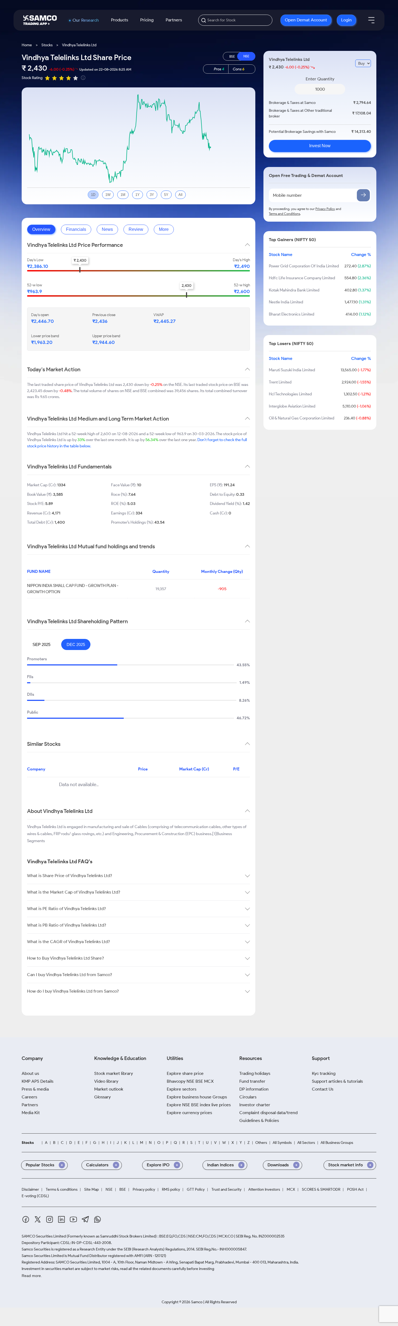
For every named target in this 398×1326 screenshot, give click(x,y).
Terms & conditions (61, 1189)
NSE (109, 1189)
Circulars (247, 1096)
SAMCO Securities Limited (44, 1236)
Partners (174, 19)
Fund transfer (252, 1081)
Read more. (32, 1276)
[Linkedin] (61, 1220)
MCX (291, 1189)
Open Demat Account (306, 19)
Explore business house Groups (197, 1096)
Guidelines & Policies (259, 1120)
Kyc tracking (323, 1073)
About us (30, 1073)
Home (27, 45)
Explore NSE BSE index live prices (199, 1104)
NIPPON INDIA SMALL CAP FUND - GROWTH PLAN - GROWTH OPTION (72, 588)
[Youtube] (73, 1220)
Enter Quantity (320, 78)
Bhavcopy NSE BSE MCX (190, 1081)
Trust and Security (226, 1189)
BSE (122, 1189)
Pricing (147, 19)
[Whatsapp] (97, 1220)
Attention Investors (264, 1189)
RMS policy (171, 1189)
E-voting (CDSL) (35, 1196)
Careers (29, 1096)
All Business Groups (337, 1142)
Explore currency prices (189, 1112)
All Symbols (282, 1142)
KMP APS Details (37, 1081)
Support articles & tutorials (337, 1081)
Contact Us (322, 1089)
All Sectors (306, 1142)
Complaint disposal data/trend (268, 1112)
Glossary (102, 1096)
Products (119, 19)
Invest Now (320, 146)
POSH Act (355, 1189)
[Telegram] (85, 1220)
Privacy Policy (325, 209)
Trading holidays (254, 1073)
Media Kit (31, 1112)
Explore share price (185, 1073)
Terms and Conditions (284, 214)
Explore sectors (181, 1089)
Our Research (86, 20)
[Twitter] (38, 1220)
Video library (106, 1081)
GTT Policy (196, 1189)
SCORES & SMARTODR (321, 1189)
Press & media (35, 1089)
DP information (254, 1089)
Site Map (91, 1189)
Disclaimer (30, 1189)
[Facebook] (26, 1220)
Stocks (47, 45)
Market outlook (108, 1089)
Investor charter (254, 1104)
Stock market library (113, 1073)
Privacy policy (144, 1189)
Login (346, 19)
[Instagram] (49, 1220)
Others (261, 1142)
